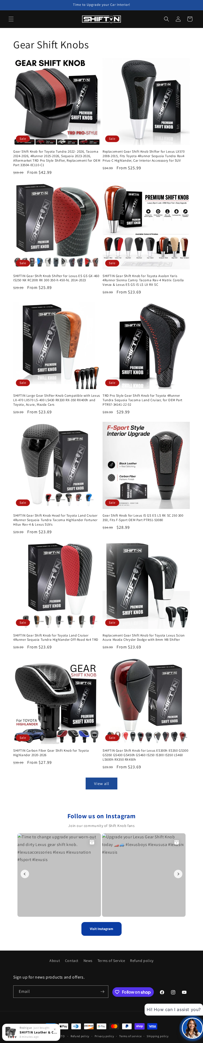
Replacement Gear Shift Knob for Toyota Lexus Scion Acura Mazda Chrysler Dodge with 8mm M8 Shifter (144, 637)
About (54, 960)
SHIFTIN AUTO (54, 1036)
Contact (72, 960)
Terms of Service (111, 960)
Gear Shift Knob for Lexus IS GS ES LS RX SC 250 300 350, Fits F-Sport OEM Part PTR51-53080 (143, 517)
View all (101, 783)
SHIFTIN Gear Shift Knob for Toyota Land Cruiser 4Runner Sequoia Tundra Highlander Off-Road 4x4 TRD (55, 637)
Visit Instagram (101, 929)
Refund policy (142, 960)
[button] (11, 19)
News (88, 960)
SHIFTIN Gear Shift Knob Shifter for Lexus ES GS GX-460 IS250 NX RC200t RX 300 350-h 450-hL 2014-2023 (56, 278)
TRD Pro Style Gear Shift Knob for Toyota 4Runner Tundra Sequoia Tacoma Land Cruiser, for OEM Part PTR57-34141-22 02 (142, 400)
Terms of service (130, 1036)
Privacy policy (104, 1036)
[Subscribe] (102, 991)
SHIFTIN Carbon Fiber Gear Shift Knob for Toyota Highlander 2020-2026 (51, 753)
